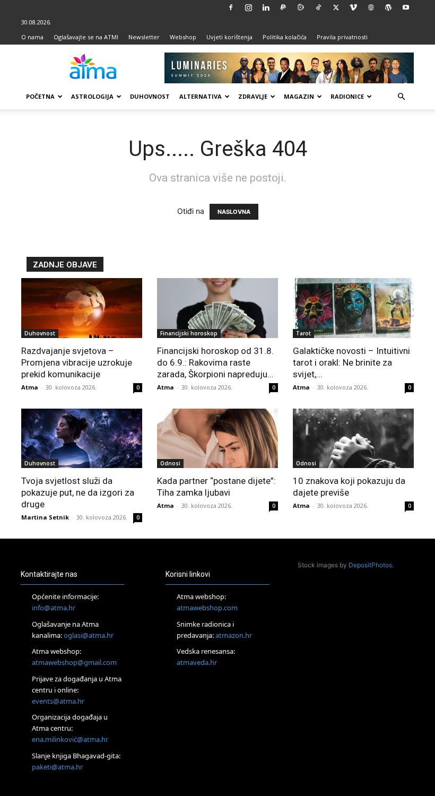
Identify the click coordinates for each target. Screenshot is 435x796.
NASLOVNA (234, 211)
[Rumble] (301, 7)
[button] (401, 97)
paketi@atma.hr (57, 767)
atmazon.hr (233, 635)
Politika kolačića (285, 37)
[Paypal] (283, 7)
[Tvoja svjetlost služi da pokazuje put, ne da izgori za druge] (81, 439)
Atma (29, 387)
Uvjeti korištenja (229, 37)
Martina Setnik (45, 517)
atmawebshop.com (207, 607)
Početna (40, 96)
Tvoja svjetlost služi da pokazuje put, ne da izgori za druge (77, 492)
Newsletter (144, 37)
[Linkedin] (266, 7)
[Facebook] (231, 7)
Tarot (303, 333)
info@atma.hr (53, 607)
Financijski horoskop (189, 333)
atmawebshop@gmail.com (74, 662)
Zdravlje (252, 96)
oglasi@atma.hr (89, 635)
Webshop (183, 37)
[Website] (371, 7)
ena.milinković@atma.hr (70, 739)
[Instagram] (248, 7)
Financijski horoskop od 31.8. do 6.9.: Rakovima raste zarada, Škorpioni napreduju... (215, 362)
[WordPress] (388, 7)
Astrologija (92, 96)
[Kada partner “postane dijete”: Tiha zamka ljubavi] (217, 439)
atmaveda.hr (197, 662)
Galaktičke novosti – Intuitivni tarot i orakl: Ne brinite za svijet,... (351, 362)
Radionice (347, 96)
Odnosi (170, 463)
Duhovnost (150, 96)
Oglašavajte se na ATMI (86, 37)
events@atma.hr (58, 701)
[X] (336, 7)
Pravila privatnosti (342, 37)
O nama (32, 37)
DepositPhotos (370, 565)
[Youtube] (406, 7)
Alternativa (200, 96)
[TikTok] (318, 7)
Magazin (299, 96)
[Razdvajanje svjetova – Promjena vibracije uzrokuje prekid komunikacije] (81, 308)
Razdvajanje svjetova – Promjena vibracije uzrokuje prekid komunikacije (76, 362)
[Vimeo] (353, 7)
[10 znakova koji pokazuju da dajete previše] (353, 439)
